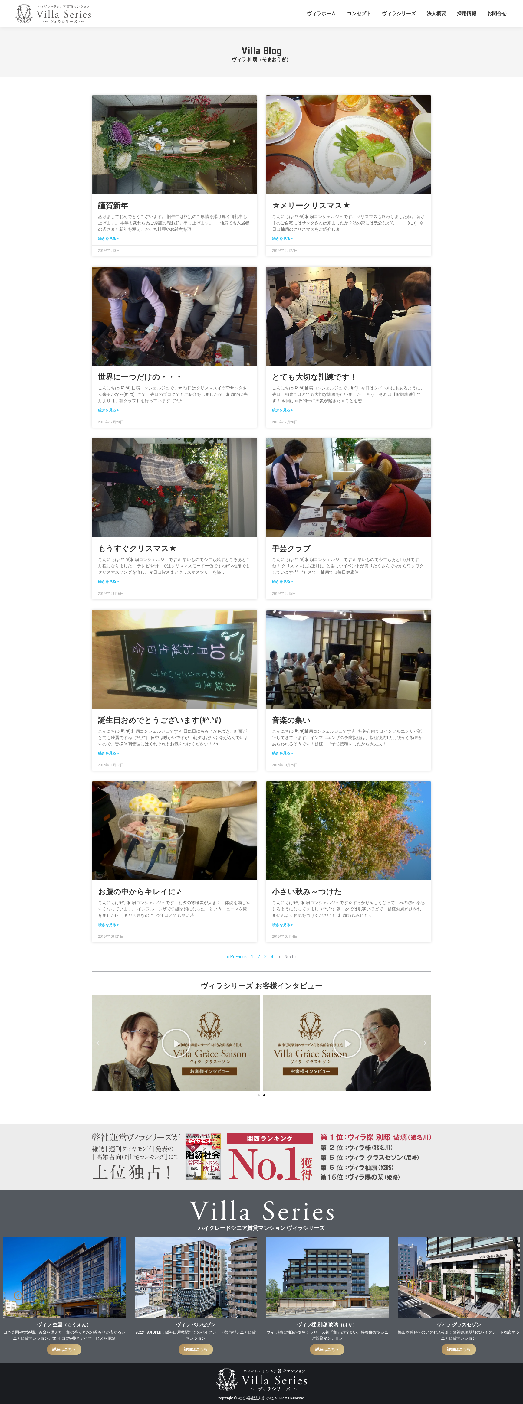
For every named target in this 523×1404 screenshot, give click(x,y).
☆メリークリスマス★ (311, 205)
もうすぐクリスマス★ (137, 548)
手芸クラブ (291, 548)
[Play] (176, 1043)
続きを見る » (108, 238)
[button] (98, 1043)
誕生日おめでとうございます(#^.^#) (159, 720)
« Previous (237, 956)
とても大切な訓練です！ (314, 377)
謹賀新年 (113, 205)
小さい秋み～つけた (307, 891)
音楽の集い (291, 720)
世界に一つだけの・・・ (140, 377)
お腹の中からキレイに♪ (139, 891)
